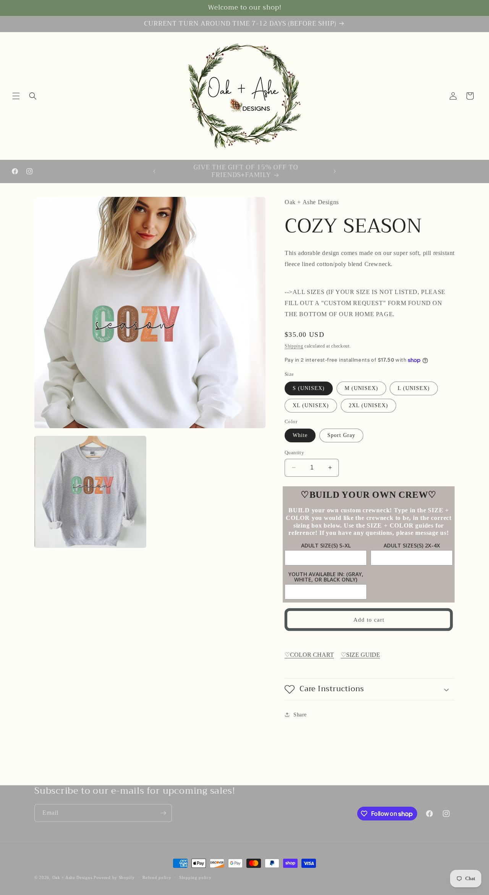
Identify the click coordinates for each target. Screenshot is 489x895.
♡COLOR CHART (309, 654)
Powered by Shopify (114, 877)
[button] (16, 96)
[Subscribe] (163, 813)
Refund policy (156, 877)
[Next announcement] (334, 171)
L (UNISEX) (414, 388)
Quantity (294, 452)
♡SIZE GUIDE (360, 654)
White (300, 435)
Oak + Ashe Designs (72, 877)
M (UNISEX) (361, 388)
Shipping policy (195, 877)
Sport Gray (341, 435)
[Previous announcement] (154, 171)
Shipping (294, 346)
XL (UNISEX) (311, 405)
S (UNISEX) (309, 388)
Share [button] (300, 715)
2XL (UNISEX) (368, 405)
